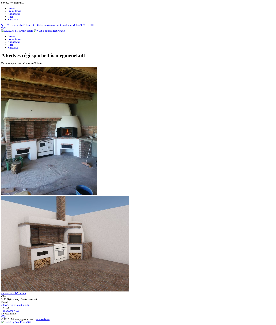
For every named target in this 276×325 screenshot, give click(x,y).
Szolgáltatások (15, 11)
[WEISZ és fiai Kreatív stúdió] (33, 30)
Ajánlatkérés (14, 13)
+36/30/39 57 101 (10, 310)
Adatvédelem (43, 319)
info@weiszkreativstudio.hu (15, 305)
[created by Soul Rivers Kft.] (16, 322)
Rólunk (11, 8)
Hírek (10, 16)
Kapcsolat (13, 19)
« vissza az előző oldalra (13, 293)
